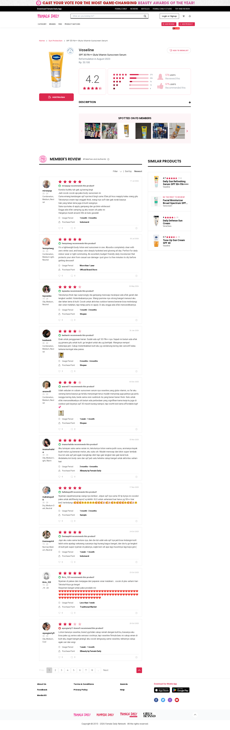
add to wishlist (180, 50)
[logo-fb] (156, 700)
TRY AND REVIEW (182, 9)
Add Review (58, 97)
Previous (84, 131)
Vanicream (167, 206)
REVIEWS (134, 9)
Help (122, 689)
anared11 (46, 391)
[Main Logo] (48, 16)
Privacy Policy (81, 689)
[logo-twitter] (163, 700)
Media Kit (42, 695)
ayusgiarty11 (48, 633)
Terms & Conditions (84, 684)
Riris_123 (46, 582)
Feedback (42, 689)
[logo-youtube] (177, 700)
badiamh (46, 340)
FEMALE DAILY (121, 9)
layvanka (46, 296)
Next (186, 131)
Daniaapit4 (48, 541)
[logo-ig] (170, 700)
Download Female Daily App (49, 9)
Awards (124, 684)
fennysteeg (48, 248)
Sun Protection (55, 40)
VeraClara (167, 226)
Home (42, 40)
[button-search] (145, 16)
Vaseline (166, 187)
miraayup (47, 190)
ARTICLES (145, 9)
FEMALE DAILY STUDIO (162, 9)
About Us (41, 684)
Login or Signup (169, 16)
